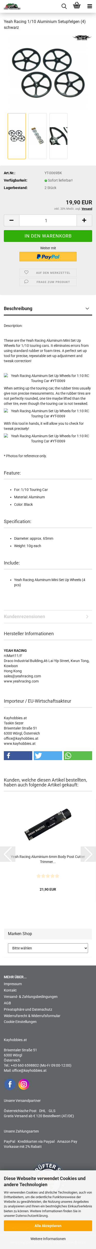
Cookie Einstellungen (20, 1022)
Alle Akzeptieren (48, 1226)
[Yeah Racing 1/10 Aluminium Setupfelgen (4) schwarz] (48, 73)
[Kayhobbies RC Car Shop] (10, 6)
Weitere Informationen (48, 1239)
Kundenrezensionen (24, 616)
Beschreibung (18, 308)
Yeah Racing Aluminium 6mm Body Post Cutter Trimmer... (48, 859)
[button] (11, 220)
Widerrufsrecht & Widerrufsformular (32, 1016)
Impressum (13, 984)
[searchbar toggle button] (64, 6)
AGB (7, 1003)
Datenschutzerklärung (32, 1216)
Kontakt (10, 990)
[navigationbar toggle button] (89, 6)
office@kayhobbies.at (29, 1070)
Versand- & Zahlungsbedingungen (31, 997)
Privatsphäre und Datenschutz (28, 1009)
